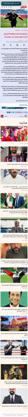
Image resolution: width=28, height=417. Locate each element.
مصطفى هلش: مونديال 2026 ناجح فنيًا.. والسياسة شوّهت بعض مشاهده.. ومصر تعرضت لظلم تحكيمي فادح (14, 236)
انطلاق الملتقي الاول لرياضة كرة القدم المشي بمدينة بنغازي (14, 334)
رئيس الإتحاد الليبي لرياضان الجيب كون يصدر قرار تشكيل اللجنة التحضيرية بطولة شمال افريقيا (15, 382)
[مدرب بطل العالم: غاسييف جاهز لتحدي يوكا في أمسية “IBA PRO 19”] (14, 347)
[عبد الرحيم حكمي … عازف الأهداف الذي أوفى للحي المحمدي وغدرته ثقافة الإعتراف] (14, 176)
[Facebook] (9, 7)
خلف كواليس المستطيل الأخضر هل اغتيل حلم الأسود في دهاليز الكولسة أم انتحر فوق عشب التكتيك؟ (14, 262)
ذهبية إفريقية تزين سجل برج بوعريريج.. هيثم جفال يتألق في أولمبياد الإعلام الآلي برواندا (15, 212)
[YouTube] (2, 7)
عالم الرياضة (17, 30)
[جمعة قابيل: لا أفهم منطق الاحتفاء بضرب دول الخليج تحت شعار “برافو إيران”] (14, 299)
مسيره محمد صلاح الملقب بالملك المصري (17, 164)
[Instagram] (4, 7)
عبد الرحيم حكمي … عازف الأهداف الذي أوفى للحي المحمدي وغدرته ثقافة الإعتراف (15, 187)
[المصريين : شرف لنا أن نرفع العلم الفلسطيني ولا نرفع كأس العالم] (14, 275)
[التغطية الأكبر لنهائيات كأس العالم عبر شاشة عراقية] (14, 396)
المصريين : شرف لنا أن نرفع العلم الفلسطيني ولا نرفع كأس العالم (14, 286)
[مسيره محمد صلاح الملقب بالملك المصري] (14, 154)
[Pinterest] (10, 45)
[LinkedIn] (4, 45)
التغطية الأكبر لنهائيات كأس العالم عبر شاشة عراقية (14, 406)
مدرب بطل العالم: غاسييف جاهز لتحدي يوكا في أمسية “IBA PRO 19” (14, 358)
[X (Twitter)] (6, 7)
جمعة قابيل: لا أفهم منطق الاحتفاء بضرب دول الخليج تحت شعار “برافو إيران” (14, 310)
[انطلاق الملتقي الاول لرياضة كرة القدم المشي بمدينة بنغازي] (14, 323)
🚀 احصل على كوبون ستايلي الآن (11, 3)
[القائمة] (10, 7)
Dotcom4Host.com (9, 415)
